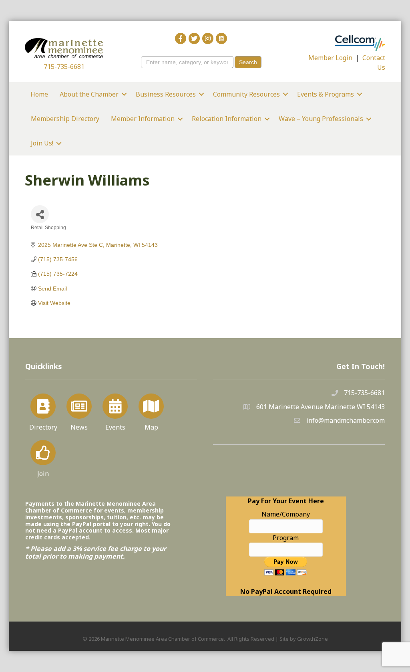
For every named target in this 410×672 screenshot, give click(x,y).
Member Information (143, 118)
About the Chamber (89, 94)
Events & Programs (325, 94)
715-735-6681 (64, 66)
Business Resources (166, 94)
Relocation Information (226, 118)
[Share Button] (40, 214)
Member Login (330, 57)
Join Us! (42, 143)
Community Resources (246, 94)
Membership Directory (65, 118)
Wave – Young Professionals (321, 118)
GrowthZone (312, 638)
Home (39, 94)
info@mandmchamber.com (345, 420)
